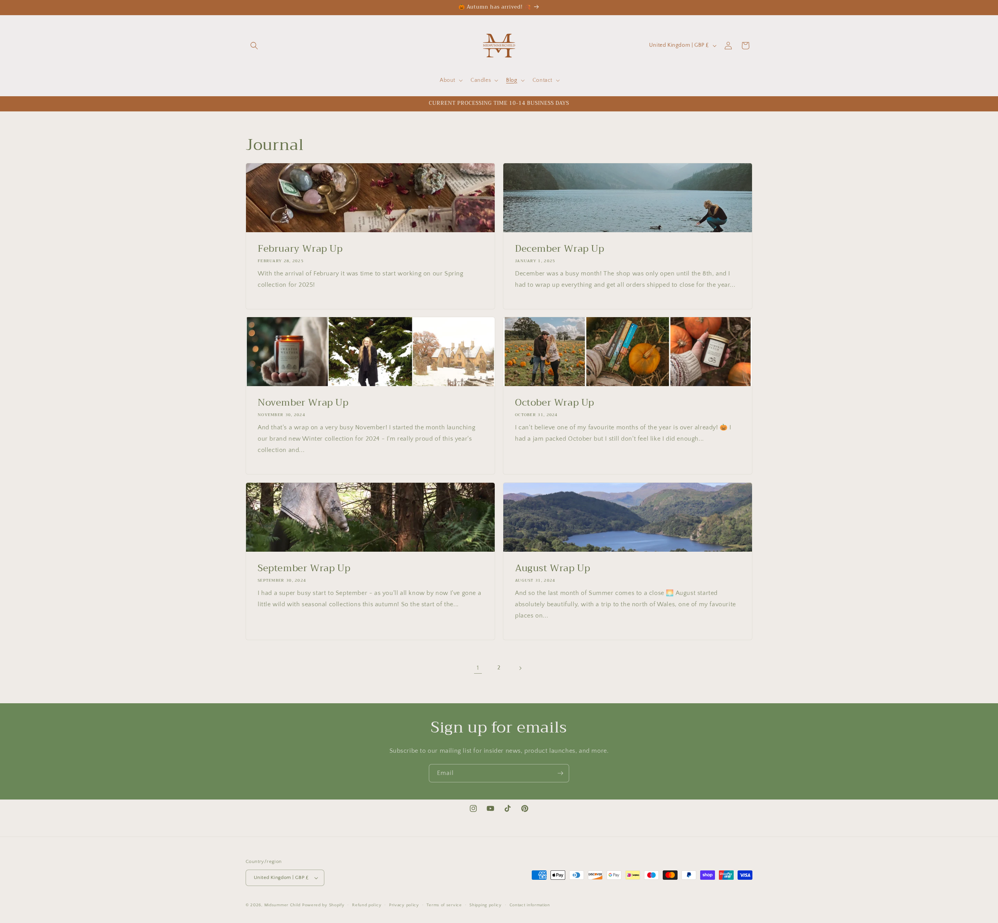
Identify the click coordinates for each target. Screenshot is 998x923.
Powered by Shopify (323, 905)
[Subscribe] (560, 773)
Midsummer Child (282, 905)
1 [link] (478, 667)
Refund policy (366, 905)
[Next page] (520, 668)
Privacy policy (404, 905)
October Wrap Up (554, 403)
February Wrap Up (300, 249)
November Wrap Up (303, 403)
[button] (254, 45)
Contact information (530, 905)
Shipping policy (485, 905)
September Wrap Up (304, 568)
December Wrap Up (559, 249)
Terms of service (444, 905)
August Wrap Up (552, 568)
